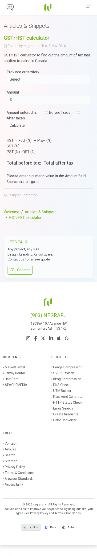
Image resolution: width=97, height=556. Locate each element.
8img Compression (67, 379)
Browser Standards (19, 479)
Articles (10, 449)
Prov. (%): (45, 140)
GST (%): (14, 146)
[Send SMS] (10, 7)
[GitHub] (66, 338)
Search (10, 455)
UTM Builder (62, 391)
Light (32, 527)
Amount (13, 92)
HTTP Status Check (67, 402)
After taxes (16, 118)
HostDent (12, 379)
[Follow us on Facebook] (35, 338)
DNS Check (61, 385)
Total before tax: (24, 163)
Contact (22, 270)
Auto (70, 527)
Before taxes (59, 112)
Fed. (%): (25, 140)
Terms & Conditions (19, 473)
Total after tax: (60, 163)
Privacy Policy (15, 467)
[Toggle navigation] (88, 7)
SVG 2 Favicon (63, 373)
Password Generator (68, 396)
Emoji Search (63, 408)
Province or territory (23, 72)
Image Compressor (67, 367)
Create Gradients (65, 414)
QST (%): (29, 152)
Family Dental (15, 373)
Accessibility (14, 484)
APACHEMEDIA (16, 385)
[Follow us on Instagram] (28, 338)
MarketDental (15, 367)
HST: (10, 140)
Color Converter (65, 420)
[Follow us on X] (43, 338)
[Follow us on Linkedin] (51, 338)
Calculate (17, 125)
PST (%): (14, 152)
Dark (52, 527)
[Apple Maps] (58, 338)
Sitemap (11, 461)
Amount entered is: (22, 112)
